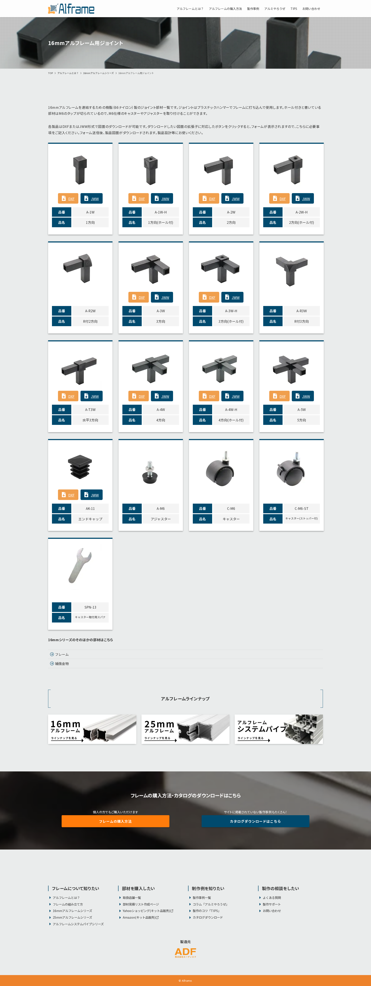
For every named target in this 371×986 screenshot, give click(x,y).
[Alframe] (71, 8)
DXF (71, 198)
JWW (95, 198)
